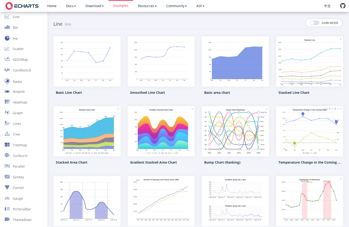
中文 (327, 6)
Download (93, 6)
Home (52, 6)
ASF (199, 6)
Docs (70, 6)
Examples (120, 5)
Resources (146, 6)
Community (175, 6)
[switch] (324, 22)
